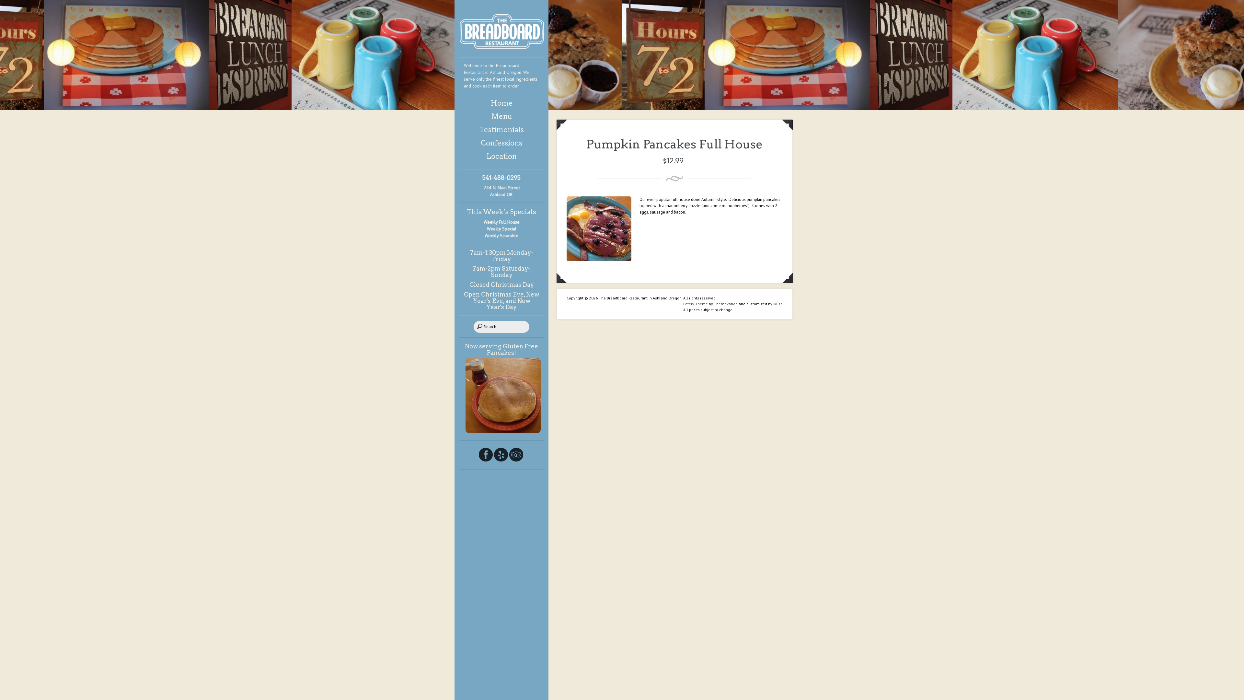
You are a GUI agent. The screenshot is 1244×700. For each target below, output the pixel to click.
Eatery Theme (695, 303)
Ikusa (778, 303)
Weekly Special (501, 229)
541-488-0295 (501, 177)
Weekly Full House (502, 222)
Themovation (726, 303)
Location (501, 156)
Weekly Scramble (501, 236)
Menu (501, 116)
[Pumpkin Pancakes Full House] (599, 259)
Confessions (501, 143)
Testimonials (501, 129)
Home (501, 103)
